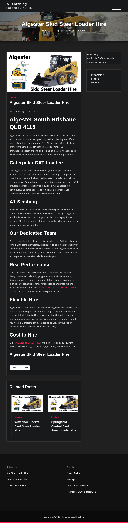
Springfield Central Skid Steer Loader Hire (62, 426)
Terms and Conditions (77, 485)
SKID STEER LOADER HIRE (27, 342)
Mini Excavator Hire (16, 485)
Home (48, 30)
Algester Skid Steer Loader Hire (71, 30)
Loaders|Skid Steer (20, 367)
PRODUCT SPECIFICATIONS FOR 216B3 (57, 287)
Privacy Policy (73, 473)
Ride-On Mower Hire (16, 479)
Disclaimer (71, 467)
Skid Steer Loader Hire (17, 473)
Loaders (13, 97)
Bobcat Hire (12, 467)
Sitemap (70, 479)
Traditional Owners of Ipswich (81, 491)
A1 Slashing (16, 4)
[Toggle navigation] (117, 6)
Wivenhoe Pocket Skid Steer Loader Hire (25, 426)
